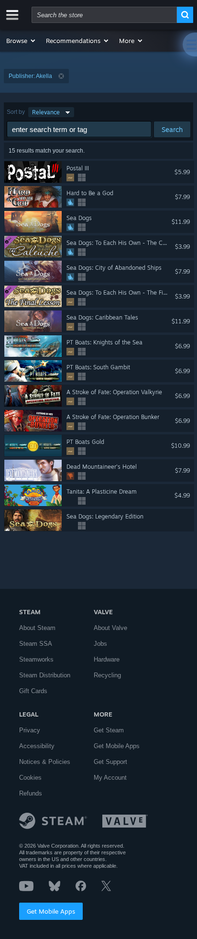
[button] (21, 41)
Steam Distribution (44, 675)
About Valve (110, 627)
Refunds (30, 793)
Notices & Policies (44, 761)
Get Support (110, 761)
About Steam (37, 627)
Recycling (107, 675)
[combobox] (104, 15)
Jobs (100, 643)
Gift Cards (33, 691)
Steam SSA (35, 643)
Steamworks (36, 659)
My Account (110, 777)
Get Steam (109, 730)
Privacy (29, 730)
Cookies (30, 777)
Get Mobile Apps (51, 911)
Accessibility (37, 746)
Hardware (107, 659)
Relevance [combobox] (46, 112)
